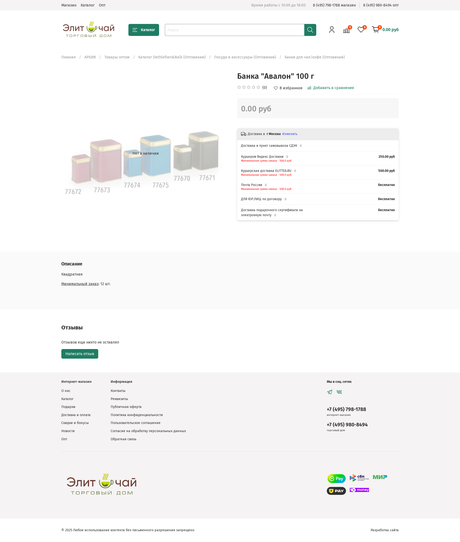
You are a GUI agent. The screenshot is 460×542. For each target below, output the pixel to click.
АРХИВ (90, 57)
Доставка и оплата (76, 415)
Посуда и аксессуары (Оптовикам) (245, 57)
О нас (65, 391)
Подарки (68, 407)
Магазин (68, 5)
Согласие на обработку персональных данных (148, 431)
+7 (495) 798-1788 (346, 409)
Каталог (88, 5)
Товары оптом (117, 57)
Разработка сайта (385, 530)
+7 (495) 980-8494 (347, 425)
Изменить (289, 134)
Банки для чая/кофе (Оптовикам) (315, 57)
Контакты (118, 391)
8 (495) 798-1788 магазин (334, 5)
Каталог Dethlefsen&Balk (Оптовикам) (172, 57)
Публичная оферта (126, 407)
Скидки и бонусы (75, 423)
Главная (68, 57)
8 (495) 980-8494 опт (381, 5)
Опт (102, 5)
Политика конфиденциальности (137, 415)
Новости (68, 431)
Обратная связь (123, 439)
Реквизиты (119, 399)
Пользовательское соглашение (136, 423)
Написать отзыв (79, 353)
